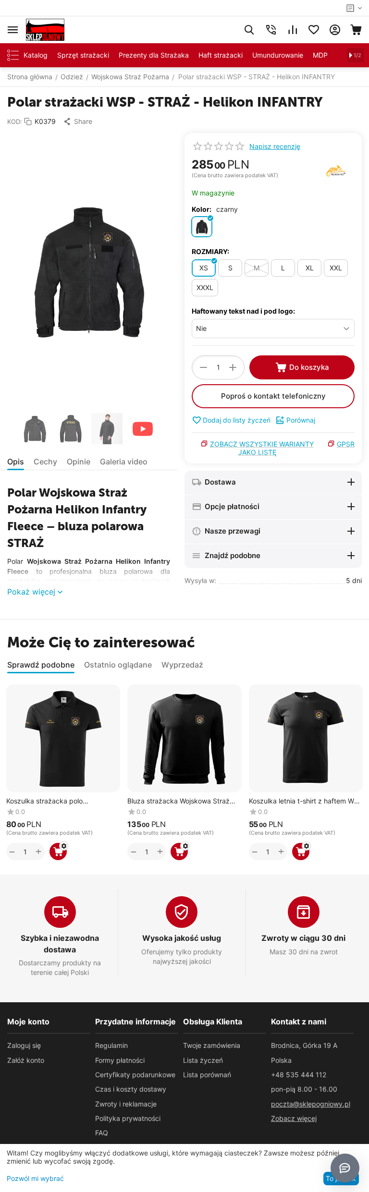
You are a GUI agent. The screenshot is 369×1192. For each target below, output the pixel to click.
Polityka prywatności (127, 1118)
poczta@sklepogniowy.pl (310, 1104)
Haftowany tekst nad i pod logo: (243, 311)
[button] (77, 121)
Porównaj (300, 420)
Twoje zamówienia (211, 1045)
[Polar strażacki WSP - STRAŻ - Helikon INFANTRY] (88, 270)
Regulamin (111, 1045)
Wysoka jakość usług (181, 938)
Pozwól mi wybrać (35, 1178)
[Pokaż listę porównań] (292, 29)
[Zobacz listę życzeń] (314, 29)
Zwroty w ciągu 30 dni (303, 938)
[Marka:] (336, 170)
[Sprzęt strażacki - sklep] (45, 29)
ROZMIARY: (210, 251)
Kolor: (201, 209)
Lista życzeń (203, 1060)
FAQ (101, 1133)
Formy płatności (120, 1060)
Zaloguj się (24, 1045)
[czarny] (202, 227)
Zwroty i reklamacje (126, 1104)
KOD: (14, 121)
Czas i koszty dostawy (130, 1089)
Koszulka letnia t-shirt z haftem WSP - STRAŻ (306, 801)
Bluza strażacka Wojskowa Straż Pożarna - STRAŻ (178, 801)
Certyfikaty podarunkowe (135, 1074)
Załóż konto (25, 1060)
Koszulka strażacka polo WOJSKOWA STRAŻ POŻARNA (54, 801)
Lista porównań (207, 1074)
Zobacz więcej (294, 1118)
